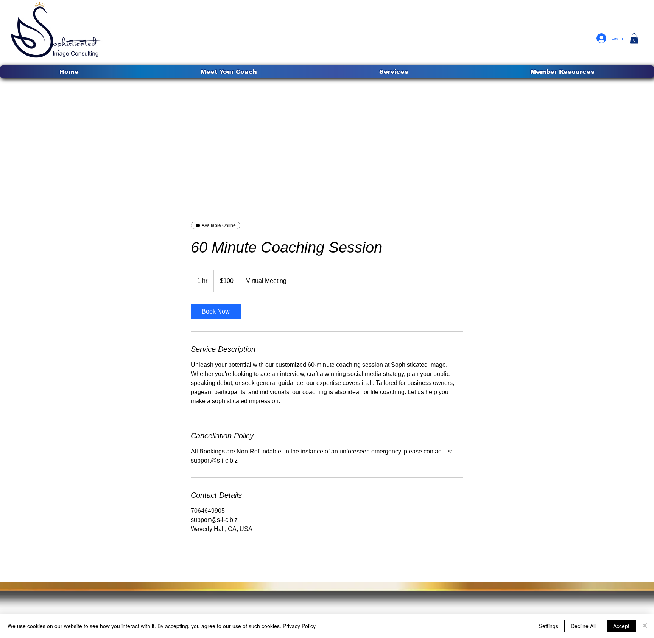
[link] (216, 311)
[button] (394, 71)
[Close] (644, 626)
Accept (621, 626)
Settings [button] (548, 626)
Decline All (583, 626)
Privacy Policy (299, 626)
